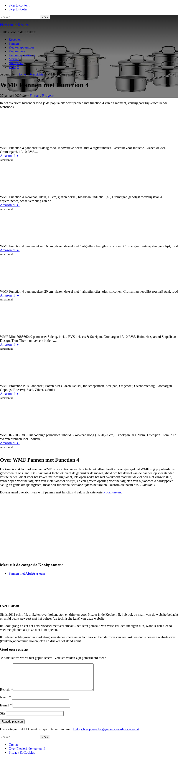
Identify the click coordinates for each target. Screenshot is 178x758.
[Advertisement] (89, 528)
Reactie (6, 689)
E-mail (6, 705)
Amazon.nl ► (10, 156)
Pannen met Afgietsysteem (27, 573)
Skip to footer (18, 9)
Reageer (47, 95)
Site (2, 713)
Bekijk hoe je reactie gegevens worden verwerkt (106, 729)
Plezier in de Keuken (14, 25)
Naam (5, 697)
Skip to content (19, 5)
